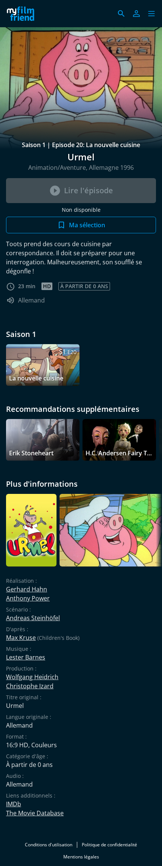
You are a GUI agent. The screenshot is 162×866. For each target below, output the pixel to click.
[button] (151, 13)
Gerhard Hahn (26, 589)
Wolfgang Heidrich (32, 677)
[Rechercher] (121, 13)
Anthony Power (28, 598)
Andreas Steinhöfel (33, 618)
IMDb (13, 804)
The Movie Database (35, 813)
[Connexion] (136, 13)
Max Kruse (21, 637)
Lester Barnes (25, 657)
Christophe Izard (29, 686)
